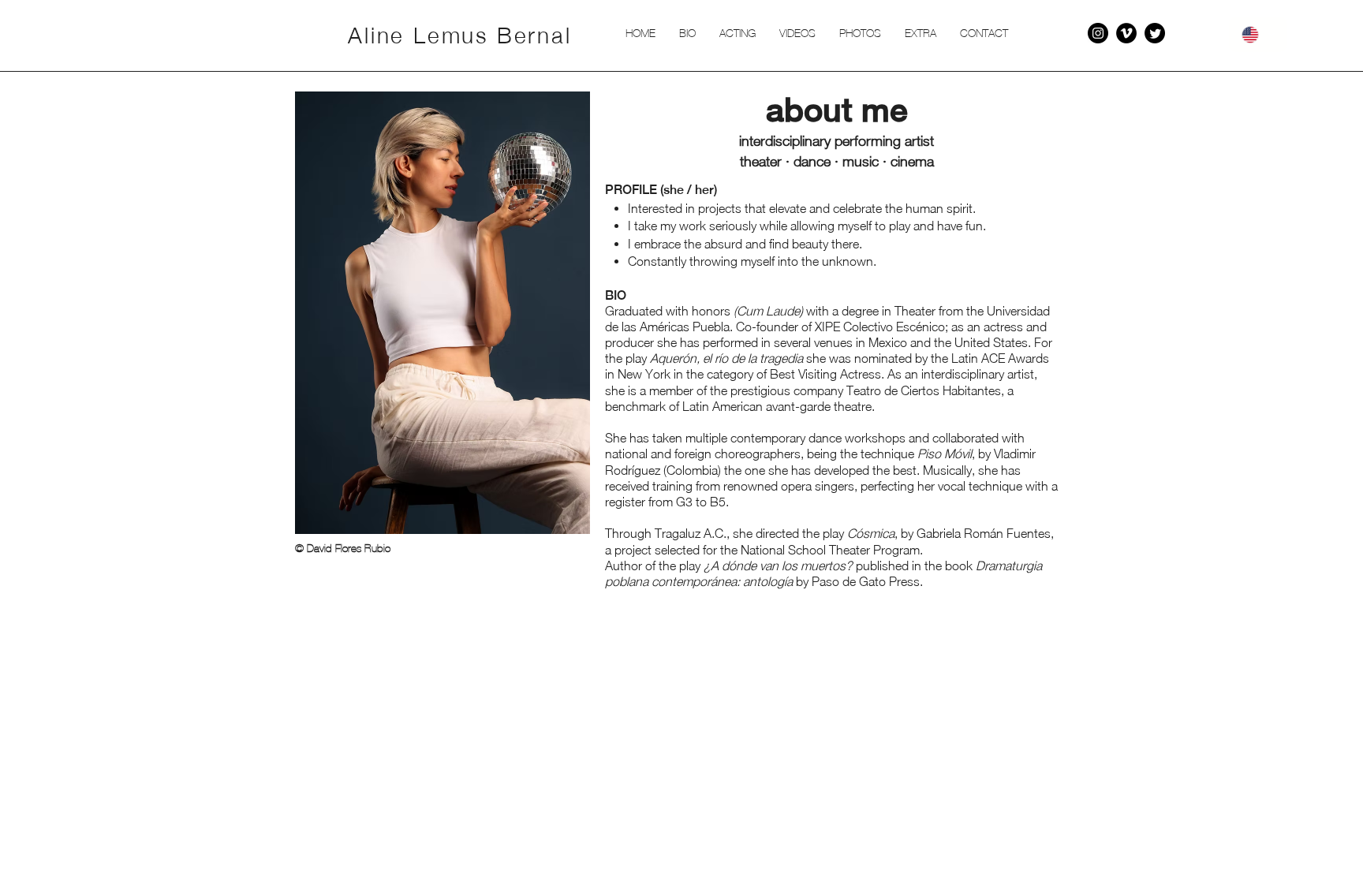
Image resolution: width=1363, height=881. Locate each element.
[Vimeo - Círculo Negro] (1126, 33)
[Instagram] (1098, 33)
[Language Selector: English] (1258, 34)
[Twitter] (1155, 33)
